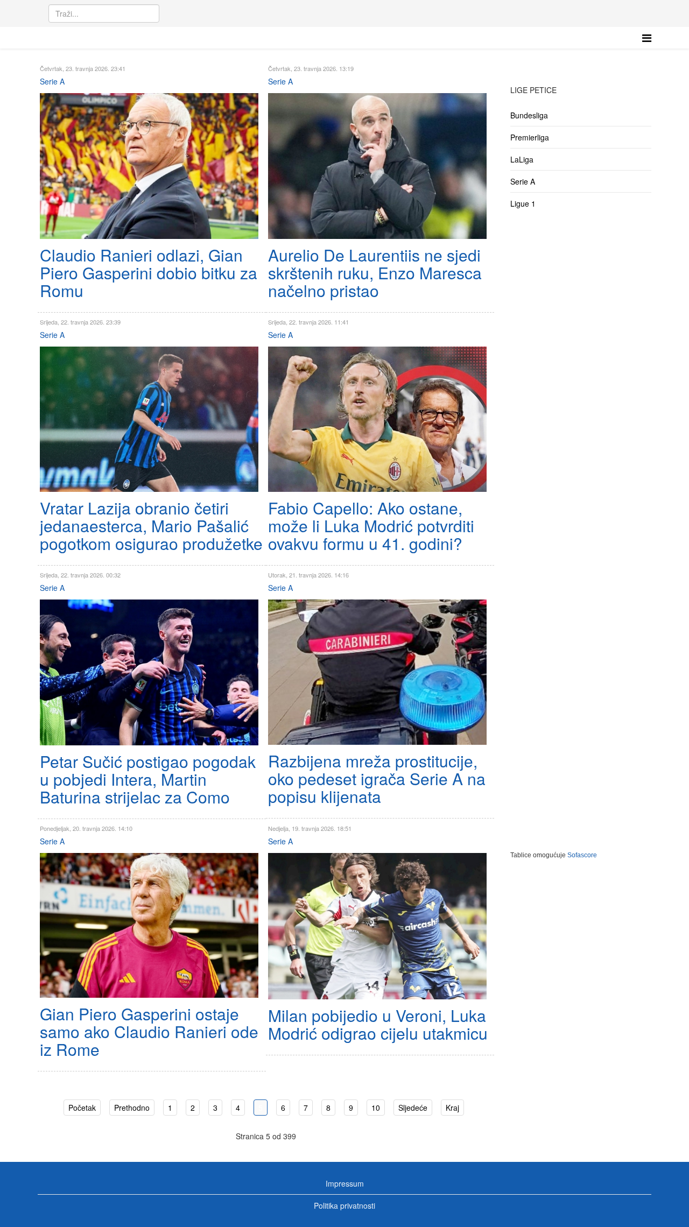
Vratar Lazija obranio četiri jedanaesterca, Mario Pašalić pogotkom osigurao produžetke (151, 525)
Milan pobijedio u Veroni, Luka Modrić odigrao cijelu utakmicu (378, 1024)
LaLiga (521, 159)
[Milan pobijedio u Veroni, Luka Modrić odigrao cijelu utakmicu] (377, 926)
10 (375, 1107)
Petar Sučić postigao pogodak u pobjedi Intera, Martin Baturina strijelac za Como (148, 779)
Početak (82, 1107)
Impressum (345, 1183)
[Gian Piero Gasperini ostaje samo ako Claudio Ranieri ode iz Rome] (149, 925)
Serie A (52, 81)
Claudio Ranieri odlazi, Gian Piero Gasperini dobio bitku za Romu (148, 272)
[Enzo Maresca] (377, 166)
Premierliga (529, 137)
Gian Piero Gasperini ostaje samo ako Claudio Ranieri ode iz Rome (149, 1031)
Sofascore (582, 855)
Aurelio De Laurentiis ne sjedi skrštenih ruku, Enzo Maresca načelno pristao (375, 272)
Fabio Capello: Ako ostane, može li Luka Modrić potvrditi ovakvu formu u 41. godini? (371, 525)
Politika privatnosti (344, 1205)
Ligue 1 (523, 203)
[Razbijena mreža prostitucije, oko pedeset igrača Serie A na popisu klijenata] (377, 672)
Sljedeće (412, 1107)
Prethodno (132, 1107)
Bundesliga (529, 115)
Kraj (452, 1107)
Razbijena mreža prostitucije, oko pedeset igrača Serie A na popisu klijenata (377, 778)
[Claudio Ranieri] (149, 166)
